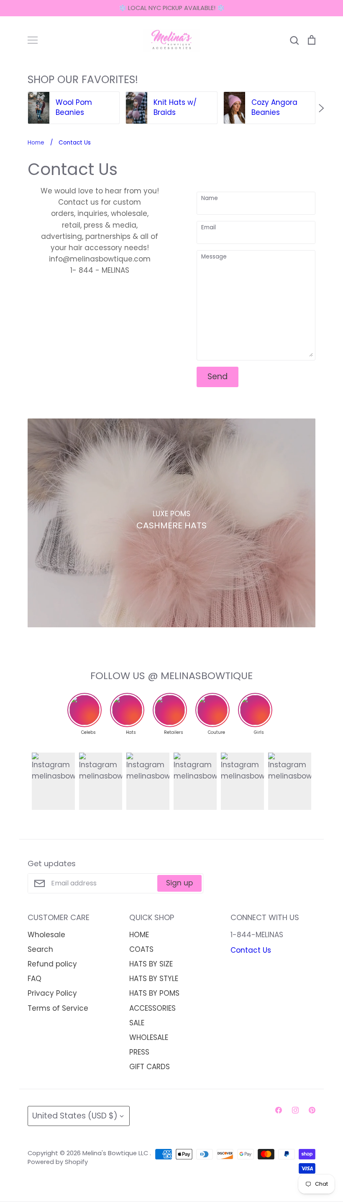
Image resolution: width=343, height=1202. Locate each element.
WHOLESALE (148, 1037)
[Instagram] (295, 1110)
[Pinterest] (312, 1110)
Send (217, 376)
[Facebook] (278, 1110)
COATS (141, 949)
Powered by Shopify (58, 1162)
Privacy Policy (52, 993)
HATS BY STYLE (153, 979)
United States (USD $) (75, 1115)
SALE (136, 1023)
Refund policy (52, 964)
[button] (21, 108)
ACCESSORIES (152, 1008)
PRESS (139, 1052)
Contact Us (250, 950)
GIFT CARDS (149, 1067)
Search (40, 949)
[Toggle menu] (32, 40)
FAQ (34, 979)
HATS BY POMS (154, 993)
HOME (139, 935)
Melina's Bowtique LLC (116, 1153)
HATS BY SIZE (151, 964)
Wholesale (46, 935)
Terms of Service (58, 1008)
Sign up (179, 883)
